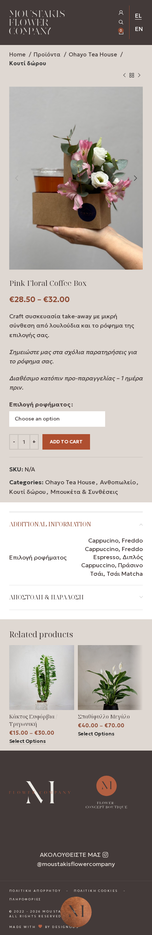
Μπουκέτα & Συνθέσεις (84, 491)
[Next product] (139, 75)
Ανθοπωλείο (118, 482)
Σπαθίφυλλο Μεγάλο (104, 716)
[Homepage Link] (37, 23)
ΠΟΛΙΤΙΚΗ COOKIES (96, 891)
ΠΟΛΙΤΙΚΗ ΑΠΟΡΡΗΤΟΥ (35, 891)
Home (18, 54)
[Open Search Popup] (121, 22)
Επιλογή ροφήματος (39, 404)
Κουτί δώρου (27, 63)
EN (139, 28)
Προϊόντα (48, 54)
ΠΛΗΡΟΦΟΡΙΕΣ (25, 899)
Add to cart (66, 442)
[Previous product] (124, 75)
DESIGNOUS (65, 927)
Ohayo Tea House (93, 54)
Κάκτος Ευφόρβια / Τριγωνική (33, 720)
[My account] (121, 12)
